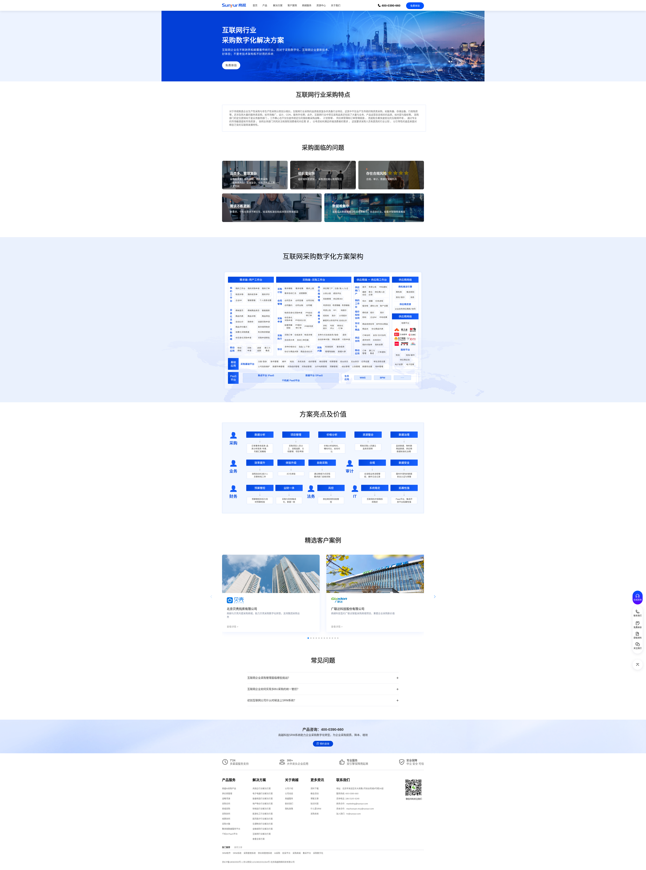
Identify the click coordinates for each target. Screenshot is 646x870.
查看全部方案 (259, 839)
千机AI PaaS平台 (230, 834)
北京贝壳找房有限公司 (242, 609)
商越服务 (306, 5)
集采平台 (307, 853)
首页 (255, 5)
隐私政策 (289, 809)
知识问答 (315, 804)
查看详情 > (232, 626)
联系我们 (289, 804)
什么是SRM (316, 809)
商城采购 (226, 809)
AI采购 (277, 853)
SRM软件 (226, 853)
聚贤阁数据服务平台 (231, 829)
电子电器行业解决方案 (263, 793)
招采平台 (286, 853)
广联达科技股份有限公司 (347, 609)
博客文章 (315, 799)
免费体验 (415, 5)
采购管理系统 (250, 853)
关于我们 (335, 5)
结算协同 (226, 819)
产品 (264, 5)
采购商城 (297, 853)
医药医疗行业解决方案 (263, 819)
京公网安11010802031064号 (256, 862)
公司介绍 (289, 788)
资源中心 (321, 5)
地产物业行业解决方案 (263, 804)
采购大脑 (226, 824)
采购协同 (226, 814)
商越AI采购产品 (229, 788)
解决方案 (277, 5)
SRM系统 (237, 853)
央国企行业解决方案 (262, 788)
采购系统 (315, 814)
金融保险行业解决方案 (263, 829)
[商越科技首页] (234, 5)
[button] (308, 638)
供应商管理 (227, 793)
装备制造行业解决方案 (263, 799)
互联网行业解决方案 (262, 834)
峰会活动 (315, 793)
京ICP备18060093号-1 (232, 862)
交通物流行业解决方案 (263, 824)
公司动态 (289, 793)
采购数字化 (318, 853)
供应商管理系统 (265, 853)
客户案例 (292, 5)
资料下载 (315, 788)
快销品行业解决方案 (262, 809)
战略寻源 (226, 799)
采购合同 (226, 804)
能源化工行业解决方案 (263, 814)
